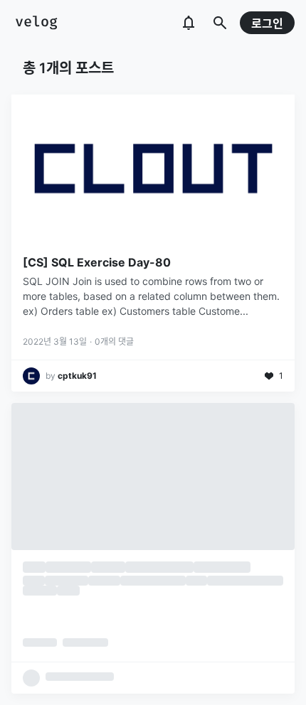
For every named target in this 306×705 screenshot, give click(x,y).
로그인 (267, 23)
